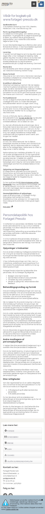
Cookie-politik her (12, 509)
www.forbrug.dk (9, 179)
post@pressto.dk (9, 478)
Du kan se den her (25, 118)
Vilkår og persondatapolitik (19, 461)
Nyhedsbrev (12, 437)
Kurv (9, 449)
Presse (10, 443)
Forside (10, 431)
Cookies (10, 455)
